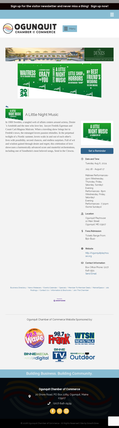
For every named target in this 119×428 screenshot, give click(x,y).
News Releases (34, 288)
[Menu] (112, 14)
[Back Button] (7, 107)
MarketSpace (98, 288)
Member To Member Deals (79, 288)
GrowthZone (93, 423)
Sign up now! (99, 6)
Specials (62, 288)
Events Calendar (50, 288)
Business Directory (18, 288)
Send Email (91, 273)
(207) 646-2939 (62, 403)
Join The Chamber (81, 290)
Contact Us (44, 290)
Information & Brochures (61, 290)
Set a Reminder (97, 151)
